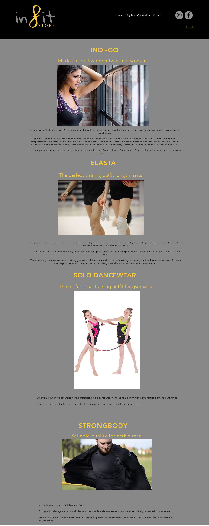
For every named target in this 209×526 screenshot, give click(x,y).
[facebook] (179, 15)
